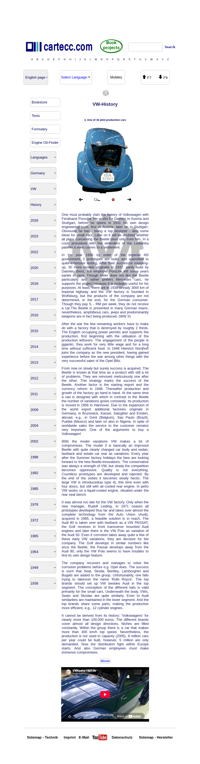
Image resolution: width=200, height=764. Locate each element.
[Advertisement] (100, 19)
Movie (105, 661)
